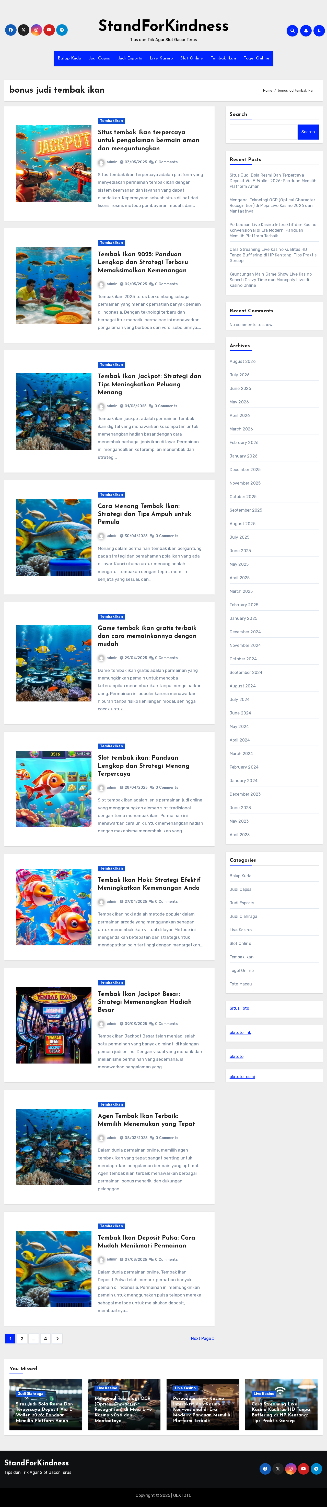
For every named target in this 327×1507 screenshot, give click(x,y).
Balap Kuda (69, 58)
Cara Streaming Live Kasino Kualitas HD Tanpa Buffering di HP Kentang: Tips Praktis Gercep (273, 255)
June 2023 (240, 807)
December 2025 (245, 469)
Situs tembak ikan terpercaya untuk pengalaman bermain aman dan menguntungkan (149, 141)
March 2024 (241, 753)
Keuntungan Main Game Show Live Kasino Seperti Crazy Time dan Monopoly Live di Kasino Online (271, 280)
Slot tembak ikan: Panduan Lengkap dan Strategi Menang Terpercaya (144, 766)
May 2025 (239, 564)
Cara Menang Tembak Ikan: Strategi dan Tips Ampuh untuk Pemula (144, 514)
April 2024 (240, 740)
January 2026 (244, 456)
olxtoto (236, 1056)
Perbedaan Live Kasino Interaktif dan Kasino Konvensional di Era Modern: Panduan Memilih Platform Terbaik (273, 230)
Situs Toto (239, 1008)
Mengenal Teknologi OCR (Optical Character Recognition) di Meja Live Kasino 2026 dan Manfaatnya (272, 205)
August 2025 (242, 523)
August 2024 (243, 686)
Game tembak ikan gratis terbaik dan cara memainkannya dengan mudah (147, 636)
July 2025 (240, 537)
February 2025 (244, 604)
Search (239, 114)
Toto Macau (241, 984)
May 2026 (239, 402)
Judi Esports (130, 58)
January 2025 (243, 618)
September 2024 (246, 672)
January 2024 (244, 780)
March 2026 (241, 429)
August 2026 (243, 361)
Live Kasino (161, 58)
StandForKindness (163, 27)
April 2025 (240, 577)
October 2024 (243, 659)
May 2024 (239, 726)
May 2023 (239, 821)
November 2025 (245, 483)
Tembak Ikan (223, 58)
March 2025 (241, 591)
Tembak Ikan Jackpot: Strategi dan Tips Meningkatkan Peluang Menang (149, 385)
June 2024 (240, 713)
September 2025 (246, 510)
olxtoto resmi (242, 1076)
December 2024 (245, 631)
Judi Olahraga (244, 916)
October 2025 (243, 496)
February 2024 (244, 767)
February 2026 (244, 442)
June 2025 (240, 550)
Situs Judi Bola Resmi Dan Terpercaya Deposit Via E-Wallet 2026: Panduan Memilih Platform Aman (273, 181)
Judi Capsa (100, 58)
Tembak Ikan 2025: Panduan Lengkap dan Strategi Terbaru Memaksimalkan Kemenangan (143, 263)
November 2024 (245, 645)
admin (112, 162)
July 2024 (240, 699)
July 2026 (240, 375)
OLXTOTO (182, 1495)
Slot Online (191, 58)
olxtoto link (240, 1032)
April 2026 (240, 415)
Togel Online (256, 58)
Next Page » (203, 1338)
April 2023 (240, 834)
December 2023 (245, 794)
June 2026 (240, 388)
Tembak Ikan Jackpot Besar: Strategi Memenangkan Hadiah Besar (145, 1002)
